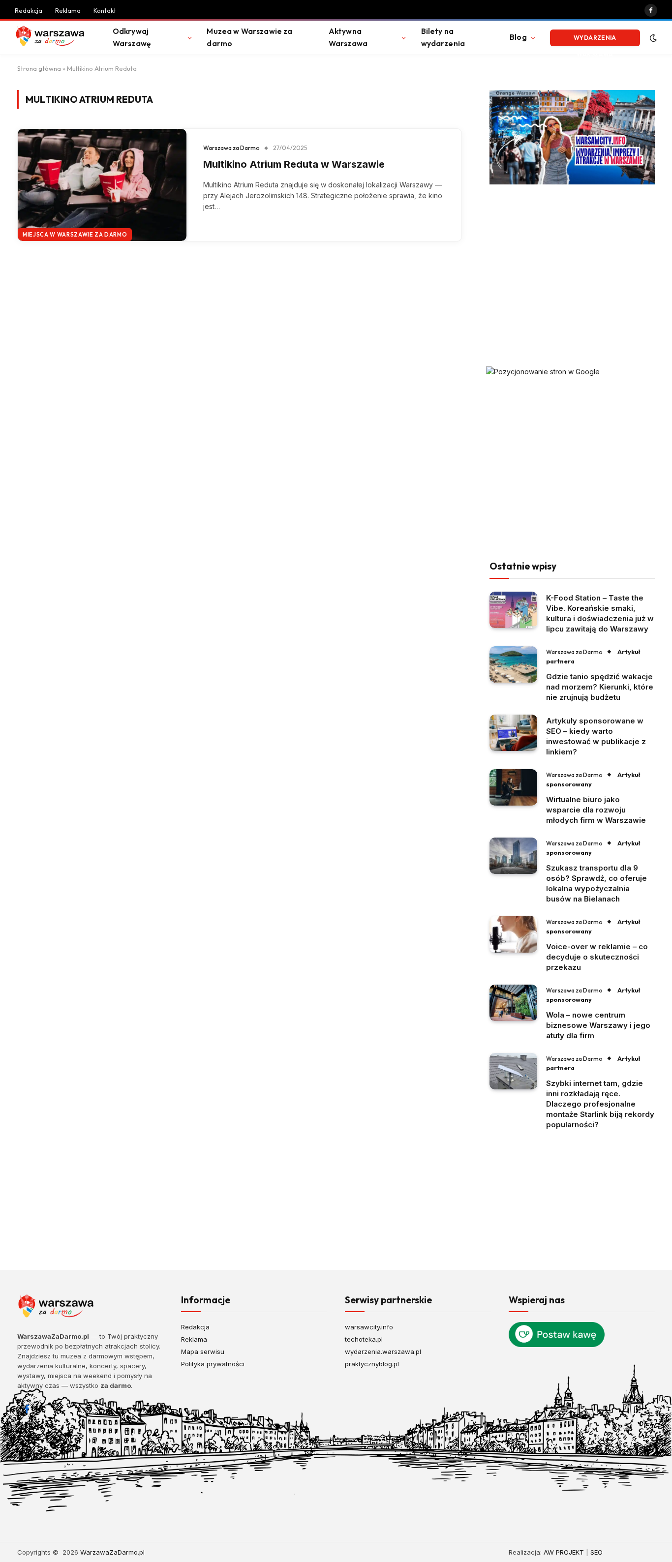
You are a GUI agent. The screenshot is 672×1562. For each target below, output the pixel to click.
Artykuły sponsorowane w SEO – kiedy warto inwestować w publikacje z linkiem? (596, 736)
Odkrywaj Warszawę (132, 37)
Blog (518, 37)
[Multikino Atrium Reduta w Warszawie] (102, 185)
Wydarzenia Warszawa (595, 40)
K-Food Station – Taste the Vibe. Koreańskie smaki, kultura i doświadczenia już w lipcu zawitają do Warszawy (600, 613)
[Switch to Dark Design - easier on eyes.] (652, 38)
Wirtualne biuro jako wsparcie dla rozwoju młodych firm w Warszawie (596, 810)
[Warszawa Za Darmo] (51, 38)
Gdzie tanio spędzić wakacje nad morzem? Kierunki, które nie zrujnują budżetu (599, 687)
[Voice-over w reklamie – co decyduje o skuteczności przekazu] (513, 934)
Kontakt (104, 10)
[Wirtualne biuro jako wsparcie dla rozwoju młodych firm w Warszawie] (513, 787)
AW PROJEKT (564, 1552)
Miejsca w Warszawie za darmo (75, 234)
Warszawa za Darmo (231, 147)
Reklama (68, 10)
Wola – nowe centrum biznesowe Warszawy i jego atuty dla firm (598, 1025)
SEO (596, 1552)
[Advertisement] (572, 275)
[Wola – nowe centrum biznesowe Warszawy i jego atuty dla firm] (513, 1003)
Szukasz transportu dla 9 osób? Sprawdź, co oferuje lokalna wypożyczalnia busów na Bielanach (596, 883)
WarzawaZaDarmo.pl (112, 1552)
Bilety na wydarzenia (443, 37)
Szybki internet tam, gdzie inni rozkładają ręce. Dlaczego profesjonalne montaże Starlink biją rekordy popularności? (600, 1104)
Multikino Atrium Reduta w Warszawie (294, 164)
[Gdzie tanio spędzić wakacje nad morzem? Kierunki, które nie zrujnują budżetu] (513, 664)
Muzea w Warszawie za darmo (249, 37)
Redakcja (28, 10)
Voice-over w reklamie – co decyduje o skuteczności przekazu (597, 957)
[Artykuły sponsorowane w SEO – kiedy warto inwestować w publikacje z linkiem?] (513, 733)
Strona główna (39, 68)
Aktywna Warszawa (348, 37)
